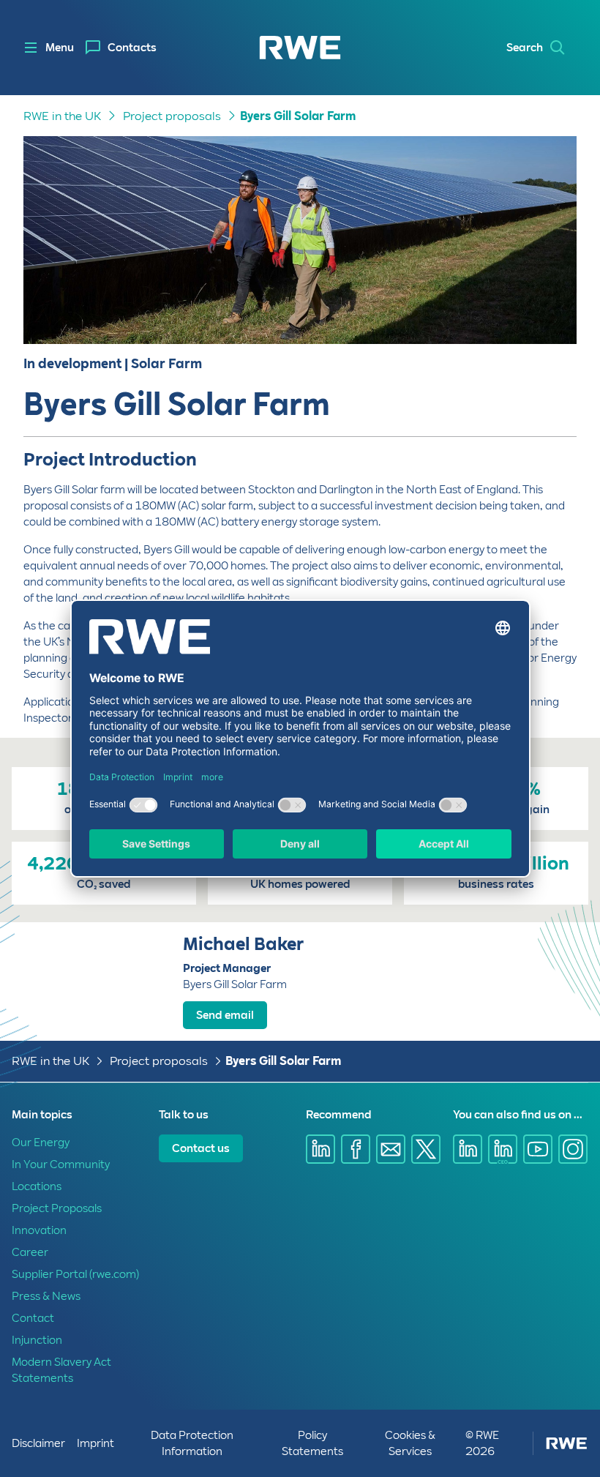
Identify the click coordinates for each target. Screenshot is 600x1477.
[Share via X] (425, 1149)
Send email (225, 1015)
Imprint (95, 1443)
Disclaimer (38, 1443)
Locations (36, 1186)
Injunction (37, 1340)
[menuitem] (121, 48)
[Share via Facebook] (355, 1149)
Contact (33, 1318)
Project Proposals (57, 1208)
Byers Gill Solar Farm (298, 116)
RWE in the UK (62, 116)
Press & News (46, 1296)
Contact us (201, 1148)
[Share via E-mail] (390, 1149)
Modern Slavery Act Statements (61, 1370)
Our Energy (41, 1142)
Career (30, 1252)
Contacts (132, 47)
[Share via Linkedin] (320, 1149)
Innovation (39, 1230)
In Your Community (61, 1164)
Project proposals (172, 116)
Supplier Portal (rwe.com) (75, 1274)
